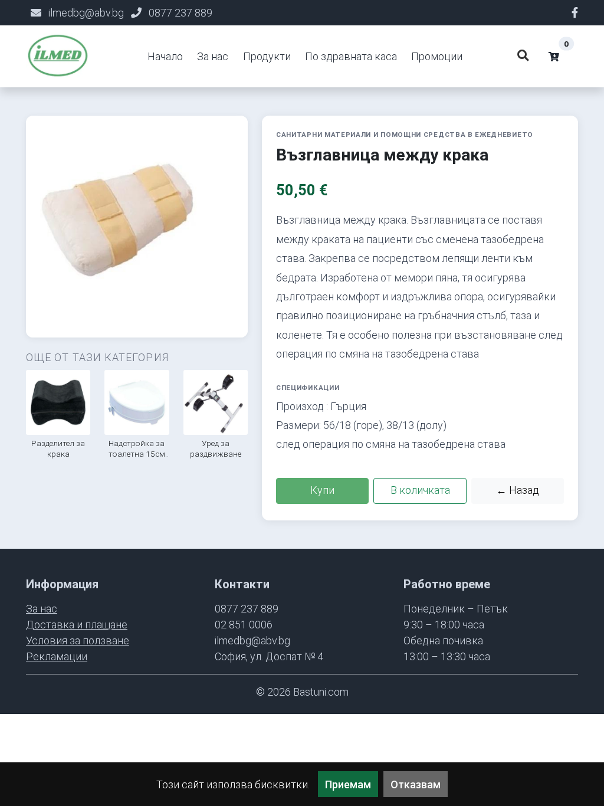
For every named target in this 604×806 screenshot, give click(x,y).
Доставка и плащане (76, 624)
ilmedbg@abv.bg (86, 12)
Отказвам (415, 784)
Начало (165, 56)
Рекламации (56, 656)
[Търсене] (523, 56)
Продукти (267, 56)
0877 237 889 (180, 12)
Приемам (348, 784)
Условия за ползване (77, 640)
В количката (420, 490)
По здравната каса (351, 56)
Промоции (436, 56)
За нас (212, 56)
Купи (322, 490)
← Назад (517, 490)
